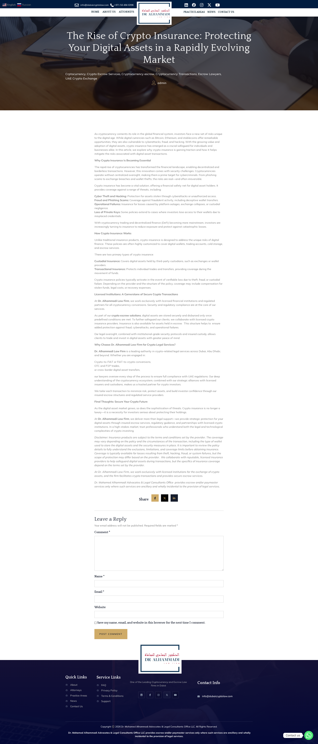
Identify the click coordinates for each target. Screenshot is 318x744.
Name (99, 576)
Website (100, 607)
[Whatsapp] (308, 735)
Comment (102, 532)
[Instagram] (158, 695)
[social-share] (155, 498)
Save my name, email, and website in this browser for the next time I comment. (151, 622)
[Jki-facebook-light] (150, 695)
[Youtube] (175, 695)
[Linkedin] (141, 695)
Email (99, 592)
